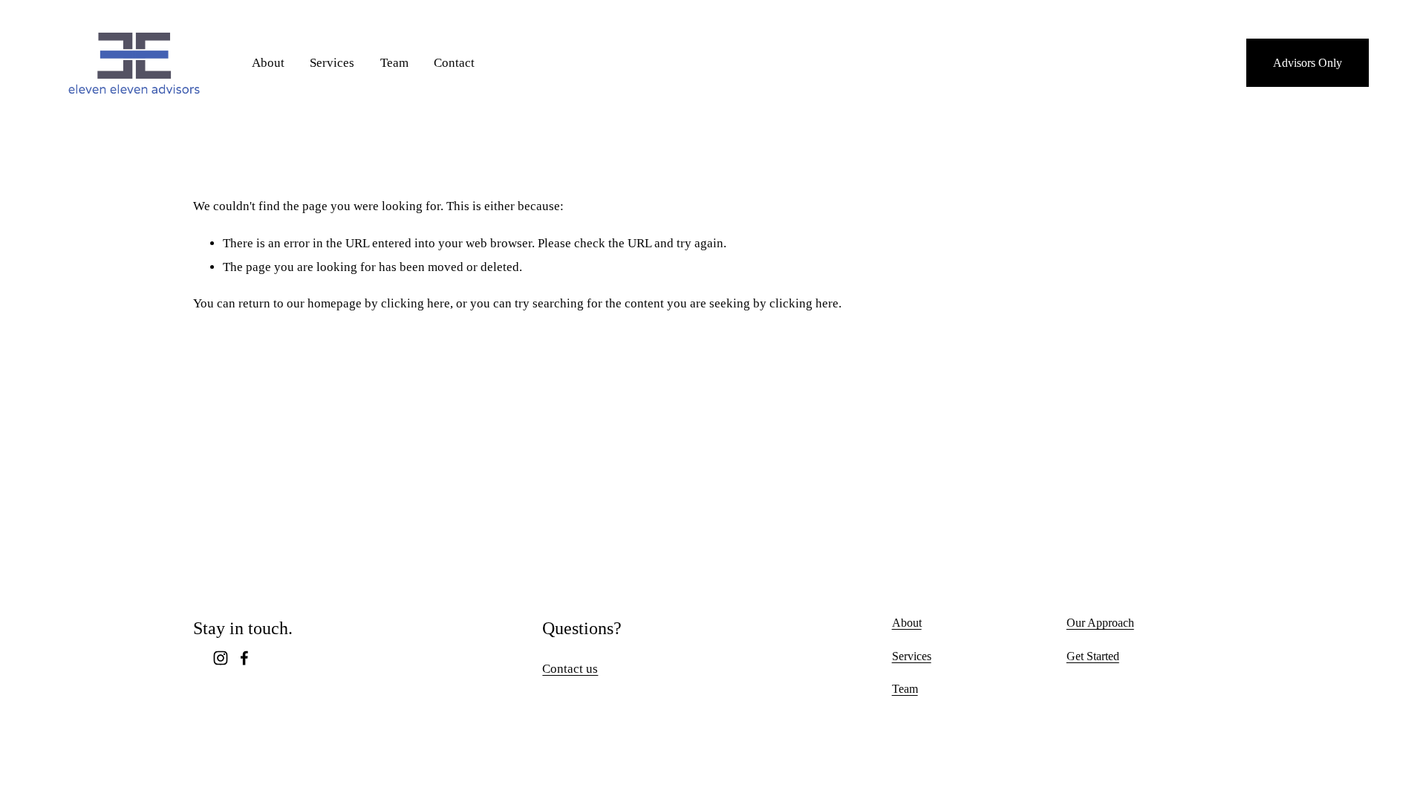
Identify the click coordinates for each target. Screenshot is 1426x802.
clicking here (415, 303)
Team (394, 63)
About (268, 63)
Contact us (570, 669)
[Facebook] (244, 658)
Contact (454, 63)
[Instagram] (220, 658)
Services (332, 63)
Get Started (1093, 656)
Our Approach (1100, 622)
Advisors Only (1307, 62)
